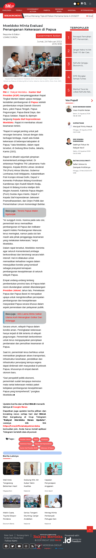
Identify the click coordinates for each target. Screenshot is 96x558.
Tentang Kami (23, 535)
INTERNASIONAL (87, 10)
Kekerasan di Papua (47, 448)
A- (11, 87)
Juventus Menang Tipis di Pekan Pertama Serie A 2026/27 (37, 16)
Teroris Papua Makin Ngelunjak (22, 212)
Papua (34, 102)
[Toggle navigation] (90, 4)
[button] (82, 3)
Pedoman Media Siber (14, 538)
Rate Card (8, 535)
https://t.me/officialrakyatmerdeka (21, 426)
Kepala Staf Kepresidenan (26, 119)
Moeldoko (8, 122)
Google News (20, 407)
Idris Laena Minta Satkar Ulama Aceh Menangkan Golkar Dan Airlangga (24, 317)
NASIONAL (72, 10)
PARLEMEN (6, 10)
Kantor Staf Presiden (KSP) (28, 448)
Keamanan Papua (26, 443)
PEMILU (19, 10)
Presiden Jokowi (12, 290)
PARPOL (47, 10)
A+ (5, 87)
